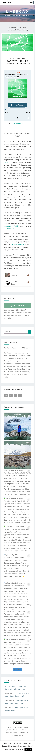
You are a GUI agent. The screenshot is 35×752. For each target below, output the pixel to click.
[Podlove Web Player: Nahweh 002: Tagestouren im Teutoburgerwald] (17, 95)
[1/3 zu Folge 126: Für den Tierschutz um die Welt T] (17, 539)
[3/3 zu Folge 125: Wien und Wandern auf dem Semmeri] (17, 567)
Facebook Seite (9, 229)
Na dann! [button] (28, 749)
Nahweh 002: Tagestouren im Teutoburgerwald (17, 61)
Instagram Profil (11, 226)
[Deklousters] (27, 282)
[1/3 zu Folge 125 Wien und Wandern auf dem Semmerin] (17, 624)
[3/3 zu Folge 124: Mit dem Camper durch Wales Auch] (17, 652)
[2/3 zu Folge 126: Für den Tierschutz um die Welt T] (17, 511)
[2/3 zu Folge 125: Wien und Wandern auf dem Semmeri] (17, 596)
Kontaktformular (18, 244)
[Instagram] (27, 275)
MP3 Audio (18, 123)
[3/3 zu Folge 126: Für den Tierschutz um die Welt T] (17, 483)
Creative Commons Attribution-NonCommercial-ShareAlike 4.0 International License (17, 732)
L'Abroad (6, 2)
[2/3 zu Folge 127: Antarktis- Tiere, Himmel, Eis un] (17, 426)
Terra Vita (7, 162)
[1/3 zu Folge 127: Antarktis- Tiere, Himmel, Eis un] (17, 455)
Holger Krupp (10, 686)
